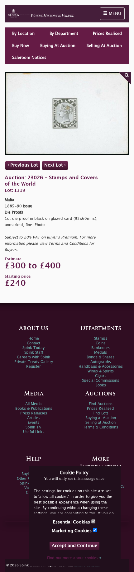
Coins (100, 343)
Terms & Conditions (100, 427)
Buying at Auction (100, 418)
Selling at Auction (100, 422)
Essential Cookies (72, 522)
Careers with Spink (33, 357)
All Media (33, 404)
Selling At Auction (104, 46)
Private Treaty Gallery (33, 362)
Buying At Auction (57, 46)
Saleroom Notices (29, 57)
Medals (100, 352)
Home (33, 338)
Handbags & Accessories (101, 366)
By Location (23, 33)
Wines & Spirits (101, 371)
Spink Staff (33, 352)
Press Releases (33, 413)
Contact (33, 343)
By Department (64, 33)
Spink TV (33, 427)
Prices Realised (107, 33)
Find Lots (100, 413)
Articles (33, 418)
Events (33, 422)
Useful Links (33, 432)
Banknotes (100, 348)
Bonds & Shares (100, 357)
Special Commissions (100, 380)
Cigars (100, 376)
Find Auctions (100, 404)
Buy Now (20, 46)
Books (100, 385)
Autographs (100, 362)
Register (33, 366)
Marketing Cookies (72, 531)
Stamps (100, 338)
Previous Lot (23, 165)
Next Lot (54, 165)
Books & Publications (33, 408)
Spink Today (33, 348)
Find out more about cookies (74, 558)
